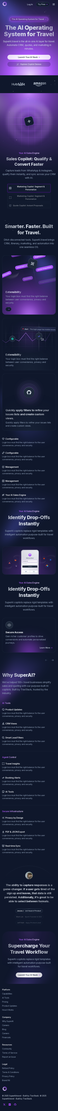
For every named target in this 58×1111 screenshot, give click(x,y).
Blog (4, 1029)
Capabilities (7, 994)
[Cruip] (4, 3)
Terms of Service (9, 1053)
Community (7, 1049)
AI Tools (5, 998)
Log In (30, 4)
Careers (5, 1025)
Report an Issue (9, 1057)
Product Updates (9, 1006)
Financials (6, 1037)
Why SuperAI (7, 1021)
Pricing (5, 1002)
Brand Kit (6, 1080)
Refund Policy (8, 1068)
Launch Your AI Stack (29, 57)
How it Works (8, 1010)
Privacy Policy (8, 1076)
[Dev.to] (10, 1104)
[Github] (15, 1104)
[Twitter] (4, 1104)
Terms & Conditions (10, 1072)
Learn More (46, 648)
